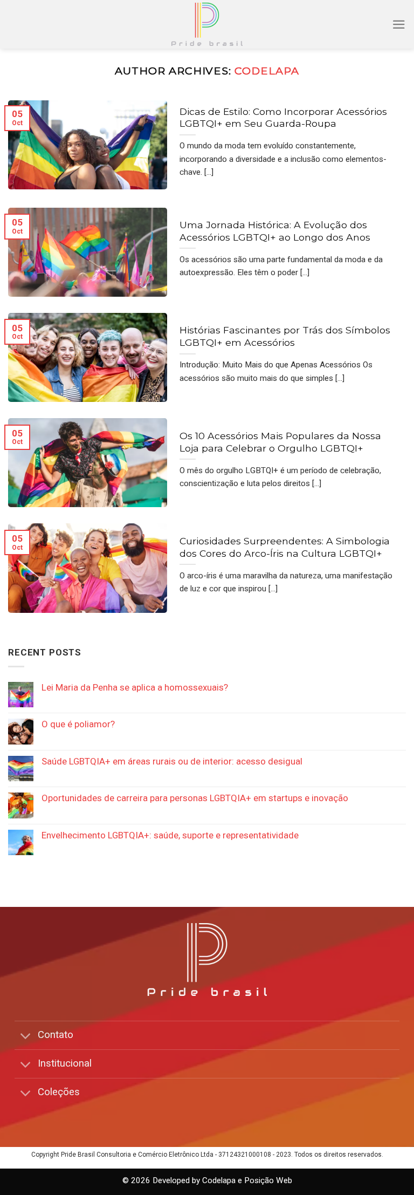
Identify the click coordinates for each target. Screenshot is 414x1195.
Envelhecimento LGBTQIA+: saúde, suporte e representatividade (170, 835)
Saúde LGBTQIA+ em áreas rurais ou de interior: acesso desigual (172, 761)
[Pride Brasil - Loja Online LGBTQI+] (207, 24)
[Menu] (399, 24)
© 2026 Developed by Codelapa (179, 1180)
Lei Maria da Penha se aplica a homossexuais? (135, 687)
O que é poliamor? (78, 724)
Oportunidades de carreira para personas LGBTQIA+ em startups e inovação (195, 798)
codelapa (266, 70)
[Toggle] (26, 1036)
